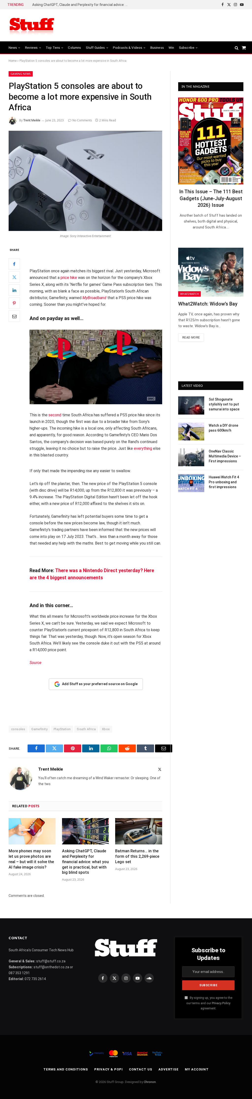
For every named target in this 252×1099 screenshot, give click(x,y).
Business (157, 47)
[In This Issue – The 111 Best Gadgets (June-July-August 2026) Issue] (210, 140)
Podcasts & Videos (127, 47)
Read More (191, 337)
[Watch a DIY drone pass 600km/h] (191, 431)
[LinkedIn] (14, 290)
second (54, 415)
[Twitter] (14, 277)
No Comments (82, 120)
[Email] (14, 316)
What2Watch (189, 294)
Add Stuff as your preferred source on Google (100, 684)
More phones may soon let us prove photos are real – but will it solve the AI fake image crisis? (31, 859)
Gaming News (21, 74)
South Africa (86, 729)
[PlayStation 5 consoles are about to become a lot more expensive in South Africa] (85, 181)
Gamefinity (39, 729)
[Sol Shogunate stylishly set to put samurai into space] (191, 405)
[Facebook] (14, 264)
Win (171, 47)
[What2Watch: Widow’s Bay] (210, 272)
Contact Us (140, 1069)
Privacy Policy (221, 1003)
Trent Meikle (31, 120)
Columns (74, 47)
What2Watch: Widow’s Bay (207, 304)
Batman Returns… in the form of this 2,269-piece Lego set (137, 856)
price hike (69, 277)
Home (12, 61)
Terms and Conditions (65, 1069)
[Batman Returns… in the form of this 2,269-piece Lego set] (138, 831)
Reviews (31, 47)
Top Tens (53, 47)
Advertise (168, 1069)
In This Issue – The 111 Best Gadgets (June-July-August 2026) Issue (211, 198)
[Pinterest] (14, 303)
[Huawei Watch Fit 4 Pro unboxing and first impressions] (191, 483)
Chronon (150, 1082)
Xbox (106, 729)
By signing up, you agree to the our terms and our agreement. (209, 1003)
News (13, 47)
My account (197, 1069)
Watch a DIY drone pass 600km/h (223, 427)
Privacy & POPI (108, 1069)
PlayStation (62, 729)
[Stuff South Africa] (32, 25)
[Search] (236, 47)
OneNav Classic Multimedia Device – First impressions (225, 456)
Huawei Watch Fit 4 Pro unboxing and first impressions (224, 482)
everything (143, 448)
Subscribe (186, 47)
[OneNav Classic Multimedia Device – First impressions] (191, 457)
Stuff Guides (95, 47)
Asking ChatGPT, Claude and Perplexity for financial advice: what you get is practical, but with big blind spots (81, 5)
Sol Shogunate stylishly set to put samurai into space (224, 404)
